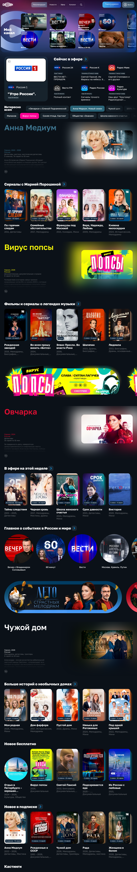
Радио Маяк (123, 67)
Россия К (94, 67)
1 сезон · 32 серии (12, 218)
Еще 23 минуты (13, 97)
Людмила (115, 344)
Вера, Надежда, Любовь (93, 227)
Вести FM (67, 88)
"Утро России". (22, 94)
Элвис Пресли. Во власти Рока (68, 346)
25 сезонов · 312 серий (14, 503)
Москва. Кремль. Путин (114, 567)
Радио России (97, 88)
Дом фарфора (39, 725)
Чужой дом (63, 847)
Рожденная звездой (11, 346)
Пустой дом (64, 725)
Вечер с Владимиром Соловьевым (19, 568)
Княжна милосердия (117, 227)
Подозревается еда (93, 786)
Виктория (115, 509)
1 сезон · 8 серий (90, 338)
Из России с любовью (117, 786)
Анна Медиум (13, 847)
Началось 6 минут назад (117, 93)
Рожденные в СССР (39, 849)
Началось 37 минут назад (90, 73)
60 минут (51, 567)
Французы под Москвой (66, 227)
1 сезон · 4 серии (64, 218)
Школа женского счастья (67, 511)
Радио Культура (122, 88)
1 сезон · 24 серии (90, 218)
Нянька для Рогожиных (90, 727)
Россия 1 (21, 87)
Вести (82, 567)
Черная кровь (39, 509)
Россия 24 (67, 67)
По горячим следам (11, 227)
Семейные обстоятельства (40, 227)
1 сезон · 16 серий (116, 218)
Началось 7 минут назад (117, 73)
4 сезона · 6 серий (38, 841)
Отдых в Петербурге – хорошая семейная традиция (13, 790)
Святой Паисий (66, 784)
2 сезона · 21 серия (65, 778)
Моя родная (12, 725)
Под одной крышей (116, 727)
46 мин (34, 338)
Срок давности (92, 509)
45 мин (60, 338)
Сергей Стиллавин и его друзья (119, 78)
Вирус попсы (38, 784)
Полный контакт (62, 97)
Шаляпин (89, 344)
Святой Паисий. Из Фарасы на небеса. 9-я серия (93, 79)
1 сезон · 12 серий (38, 218)
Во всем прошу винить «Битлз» (40, 346)
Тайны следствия (15, 509)
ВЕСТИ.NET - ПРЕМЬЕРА (60, 78)
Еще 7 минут (58, 73)
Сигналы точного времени (90, 98)
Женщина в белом (116, 849)
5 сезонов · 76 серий (13, 841)
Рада (86, 847)
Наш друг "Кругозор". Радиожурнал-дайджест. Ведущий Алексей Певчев (119, 101)
